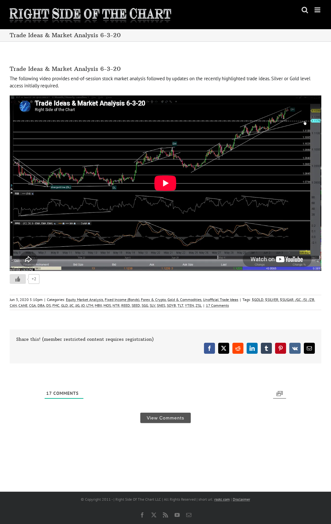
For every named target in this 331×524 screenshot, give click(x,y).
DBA (41, 305)
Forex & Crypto (153, 299)
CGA (32, 305)
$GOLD (257, 299)
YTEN (189, 305)
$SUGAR (287, 299)
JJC (71, 305)
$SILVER (271, 299)
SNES (161, 305)
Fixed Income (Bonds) (122, 299)
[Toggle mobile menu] (318, 9)
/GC (298, 299)
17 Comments (217, 305)
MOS (107, 305)
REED (125, 305)
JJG (77, 305)
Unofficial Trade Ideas (220, 299)
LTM (89, 305)
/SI (305, 299)
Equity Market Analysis (84, 299)
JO (83, 305)
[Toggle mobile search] (305, 9)
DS (48, 305)
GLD (64, 305)
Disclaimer (241, 499)
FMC (55, 305)
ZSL (199, 305)
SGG (145, 305)
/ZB (311, 299)
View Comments (165, 417)
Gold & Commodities (184, 299)
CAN (13, 305)
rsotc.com (222, 499)
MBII (98, 305)
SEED (136, 305)
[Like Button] (18, 279)
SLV (152, 305)
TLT (180, 305)
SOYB (171, 305)
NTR (116, 305)
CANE (22, 305)
